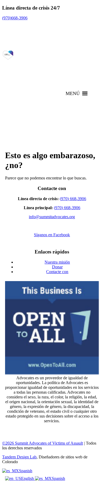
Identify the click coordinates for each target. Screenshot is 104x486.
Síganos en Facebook (52, 235)
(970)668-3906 (14, 18)
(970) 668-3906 (73, 198)
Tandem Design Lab (19, 457)
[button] (73, 93)
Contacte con (57, 271)
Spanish (25, 470)
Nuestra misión (57, 262)
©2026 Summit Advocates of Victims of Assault (42, 443)
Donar (57, 267)
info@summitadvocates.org (52, 216)
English (28, 478)
